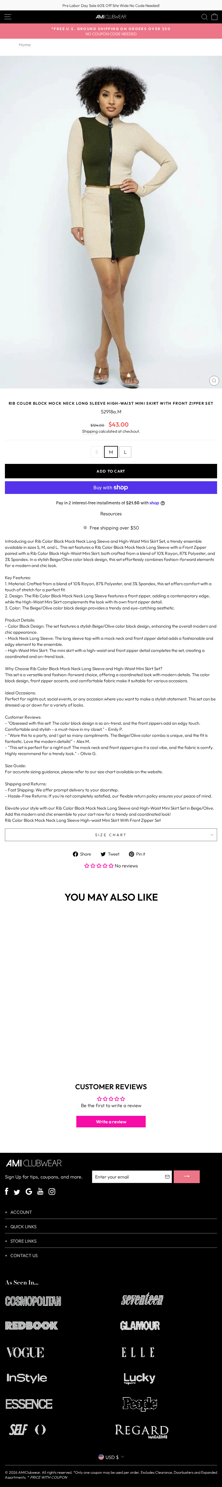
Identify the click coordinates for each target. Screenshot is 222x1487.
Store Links (23, 1241)
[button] (99, 866)
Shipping (90, 431)
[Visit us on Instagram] (52, 1192)
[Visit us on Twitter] (17, 1192)
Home (25, 44)
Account (21, 1212)
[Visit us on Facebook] (6, 1192)
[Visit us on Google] (28, 1192)
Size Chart (111, 834)
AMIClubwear (29, 1472)
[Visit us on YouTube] (40, 1192)
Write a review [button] (111, 1121)
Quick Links (23, 1226)
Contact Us (24, 1255)
